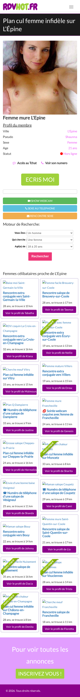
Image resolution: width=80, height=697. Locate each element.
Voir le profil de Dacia (20, 583)
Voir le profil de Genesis (59, 431)
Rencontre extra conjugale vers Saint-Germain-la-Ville (16, 296)
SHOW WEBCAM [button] (41, 200)
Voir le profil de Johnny (20, 548)
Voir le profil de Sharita (59, 471)
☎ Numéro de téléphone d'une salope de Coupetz (59, 491)
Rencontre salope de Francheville (56, 613)
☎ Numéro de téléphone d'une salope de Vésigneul (20, 496)
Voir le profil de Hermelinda (21, 469)
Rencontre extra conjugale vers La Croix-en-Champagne (19, 339)
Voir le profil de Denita (19, 626)
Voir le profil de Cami (59, 506)
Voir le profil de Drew (59, 388)
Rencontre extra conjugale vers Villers (56, 372)
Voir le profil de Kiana (20, 356)
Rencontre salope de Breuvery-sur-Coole (56, 294)
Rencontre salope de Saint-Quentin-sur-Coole (56, 532)
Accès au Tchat (27, 163)
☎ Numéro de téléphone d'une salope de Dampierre (20, 413)
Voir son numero (56, 163)
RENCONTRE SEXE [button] (41, 215)
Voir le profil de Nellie (59, 352)
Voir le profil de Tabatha (19, 313)
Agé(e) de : (21, 246)
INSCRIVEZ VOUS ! (40, 673)
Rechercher (40, 256)
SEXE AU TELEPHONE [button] (41, 208)
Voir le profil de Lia (59, 549)
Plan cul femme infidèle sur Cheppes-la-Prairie (18, 454)
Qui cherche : (19, 239)
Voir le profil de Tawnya (59, 309)
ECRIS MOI (40, 179)
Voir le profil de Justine (20, 430)
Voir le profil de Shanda (20, 513)
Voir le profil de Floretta (59, 628)
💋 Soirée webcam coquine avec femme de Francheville (57, 414)
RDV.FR (20, 7)
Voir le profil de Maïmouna (21, 391)
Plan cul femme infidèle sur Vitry (18, 376)
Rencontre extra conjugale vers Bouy (16, 533)
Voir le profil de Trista (59, 589)
